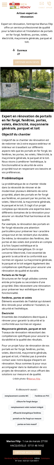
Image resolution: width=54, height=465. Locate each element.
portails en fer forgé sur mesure (27, 418)
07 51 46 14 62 (36, 445)
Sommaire (45, 458)
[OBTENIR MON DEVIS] (42, 5)
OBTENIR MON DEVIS (27, 62)
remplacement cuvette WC (16, 396)
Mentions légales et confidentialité (18, 458)
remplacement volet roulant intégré (27, 407)
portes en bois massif (27, 424)
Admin (37, 458)
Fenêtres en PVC (42, 396)
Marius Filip (34, 378)
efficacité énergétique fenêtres (27, 413)
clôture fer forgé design (27, 401)
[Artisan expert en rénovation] (27, 89)
